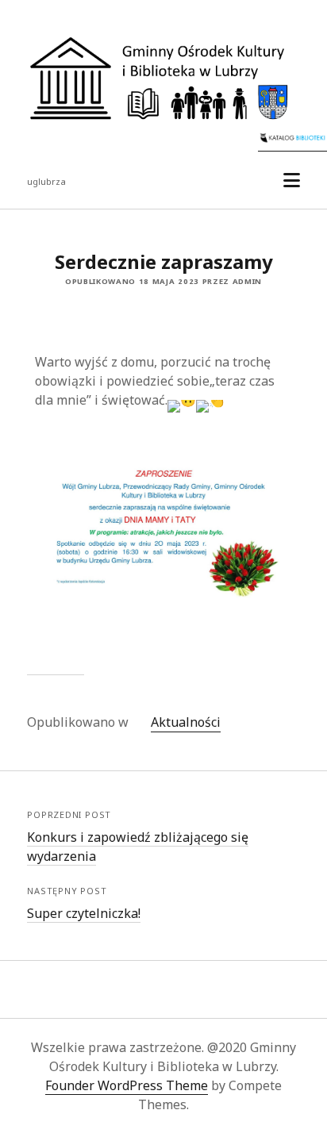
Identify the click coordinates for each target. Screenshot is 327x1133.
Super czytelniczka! (83, 913)
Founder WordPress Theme (126, 1085)
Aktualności (186, 722)
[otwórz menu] (291, 180)
